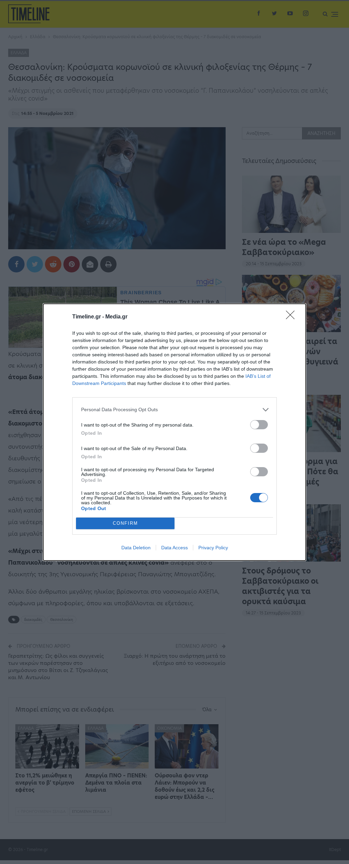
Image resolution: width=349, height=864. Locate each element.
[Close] (292, 317)
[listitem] (174, 409)
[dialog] (174, 432)
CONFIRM (125, 523)
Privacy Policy (213, 547)
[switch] (259, 424)
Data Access (174, 547)
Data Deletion (136, 547)
